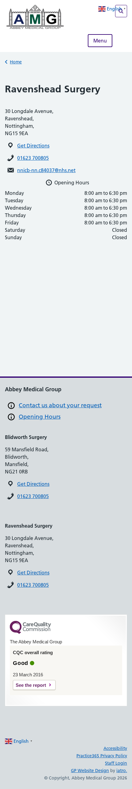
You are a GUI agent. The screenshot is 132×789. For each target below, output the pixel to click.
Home (16, 62)
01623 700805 (33, 158)
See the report (31, 685)
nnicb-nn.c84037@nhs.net (46, 170)
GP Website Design (90, 770)
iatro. (121, 770)
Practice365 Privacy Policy (101, 756)
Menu (100, 41)
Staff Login (116, 763)
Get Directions (33, 146)
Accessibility (115, 748)
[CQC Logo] (30, 632)
